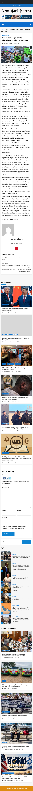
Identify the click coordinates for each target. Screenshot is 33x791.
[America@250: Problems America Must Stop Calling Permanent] (6, 556)
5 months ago (13, 341)
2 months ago (17, 718)
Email (19, 510)
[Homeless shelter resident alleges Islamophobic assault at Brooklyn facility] (16, 385)
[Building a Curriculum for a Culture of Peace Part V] (6, 598)
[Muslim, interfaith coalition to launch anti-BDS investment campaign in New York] (16, 764)
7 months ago (13, 401)
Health (4, 334)
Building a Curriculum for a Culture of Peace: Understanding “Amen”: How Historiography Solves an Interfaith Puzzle (16, 458)
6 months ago (17, 371)
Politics (17, 616)
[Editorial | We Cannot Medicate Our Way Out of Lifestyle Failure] (16, 325)
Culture (4, 364)
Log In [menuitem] (2, 2)
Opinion (14, 554)
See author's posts (16, 243)
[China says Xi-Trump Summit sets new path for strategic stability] (16, 296)
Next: (16, 269)
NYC (13, 364)
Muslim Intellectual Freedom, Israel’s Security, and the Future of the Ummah (21, 620)
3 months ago (13, 312)
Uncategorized (6, 35)
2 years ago (15, 43)
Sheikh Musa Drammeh (8, 371)
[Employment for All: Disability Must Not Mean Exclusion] (6, 577)
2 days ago (17, 657)
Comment (5, 487)
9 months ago (13, 462)
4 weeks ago (13, 688)
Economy (5, 773)
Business (4, 711)
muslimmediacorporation (8, 749)
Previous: (16, 264)
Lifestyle (8, 334)
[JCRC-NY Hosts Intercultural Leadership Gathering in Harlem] (16, 355)
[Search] (30, 24)
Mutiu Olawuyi (6, 312)
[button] (4, 478)
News (8, 650)
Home (2, 29)
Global (13, 605)
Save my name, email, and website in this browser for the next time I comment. (14, 527)
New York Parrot (7, 43)
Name (4, 510)
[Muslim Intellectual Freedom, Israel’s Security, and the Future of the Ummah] (6, 619)
